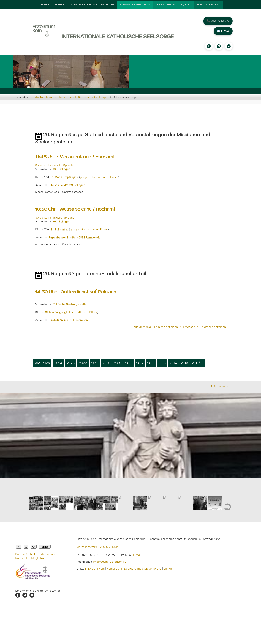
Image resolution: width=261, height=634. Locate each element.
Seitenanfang (219, 386)
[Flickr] (229, 46)
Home (45, 4)
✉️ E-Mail (223, 31)
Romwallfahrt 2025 (135, 4)
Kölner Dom (114, 568)
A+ (33, 546)
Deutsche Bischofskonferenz (142, 568)
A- (19, 546)
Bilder (114, 177)
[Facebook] (209, 46)
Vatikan (168, 568)
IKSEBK (59, 4)
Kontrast (44, 546)
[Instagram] (219, 46)
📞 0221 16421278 (217, 21)
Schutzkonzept (208, 4)
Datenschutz (118, 561)
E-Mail (137, 555)
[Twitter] (24, 596)
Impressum (100, 561)
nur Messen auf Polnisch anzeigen (156, 327)
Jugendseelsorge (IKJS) (173, 4)
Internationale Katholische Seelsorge (83, 97)
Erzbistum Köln (42, 97)
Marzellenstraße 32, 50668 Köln (97, 547)
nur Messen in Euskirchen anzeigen (203, 327)
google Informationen (94, 177)
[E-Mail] (31, 596)
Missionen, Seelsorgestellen (92, 4)
